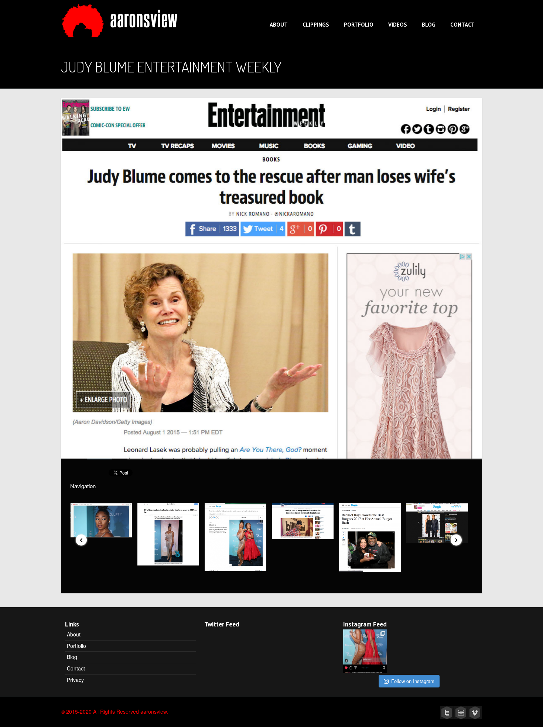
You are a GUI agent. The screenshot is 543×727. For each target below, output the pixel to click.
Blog (429, 24)
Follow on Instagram (412, 680)
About (279, 24)
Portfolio (358, 24)
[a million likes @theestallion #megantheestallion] (365, 651)
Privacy (75, 679)
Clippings (316, 24)
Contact (462, 24)
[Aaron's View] (121, 18)
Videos (397, 24)
